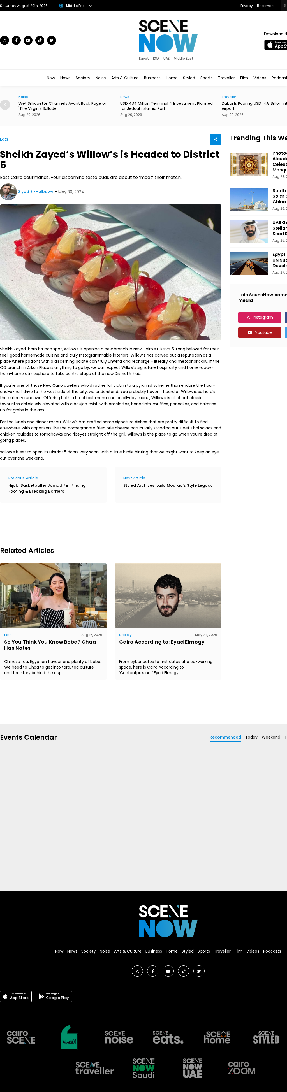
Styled (189, 78)
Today (251, 737)
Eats (4, 139)
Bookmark (265, 5)
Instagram (263, 317)
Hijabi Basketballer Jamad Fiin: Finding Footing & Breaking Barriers (47, 488)
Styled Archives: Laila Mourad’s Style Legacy (167, 485)
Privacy (246, 5)
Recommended (225, 737)
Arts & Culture (125, 78)
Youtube (263, 332)
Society (83, 78)
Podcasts (272, 951)
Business (152, 78)
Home (172, 78)
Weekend (271, 737)
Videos (259, 78)
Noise (101, 78)
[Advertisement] (102, 523)
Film (244, 78)
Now (51, 78)
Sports (206, 78)
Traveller (226, 78)
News (65, 78)
